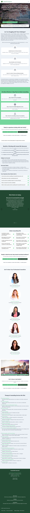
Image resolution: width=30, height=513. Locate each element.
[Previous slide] (1, 209)
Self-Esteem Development (6, 423)
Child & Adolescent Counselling (7, 457)
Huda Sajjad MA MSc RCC (15, 318)
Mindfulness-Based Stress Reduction (7, 459)
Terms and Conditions (9, 510)
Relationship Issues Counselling (7, 452)
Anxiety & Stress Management (6, 418)
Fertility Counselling (5, 436)
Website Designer (16, 510)
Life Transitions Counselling (6, 442)
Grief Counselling (4, 416)
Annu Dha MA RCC (15, 284)
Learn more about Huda (15, 320)
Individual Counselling (5, 398)
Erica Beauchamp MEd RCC (15, 301)
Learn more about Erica (15, 303)
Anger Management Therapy (6, 450)
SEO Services (22, 510)
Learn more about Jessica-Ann (15, 337)
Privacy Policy (3, 510)
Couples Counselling (5, 401)
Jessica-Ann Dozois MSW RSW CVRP (15, 335)
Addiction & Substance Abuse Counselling (8, 425)
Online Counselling (5, 411)
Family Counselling (5, 408)
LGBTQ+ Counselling (5, 444)
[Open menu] (28, 1)
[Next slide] (28, 209)
